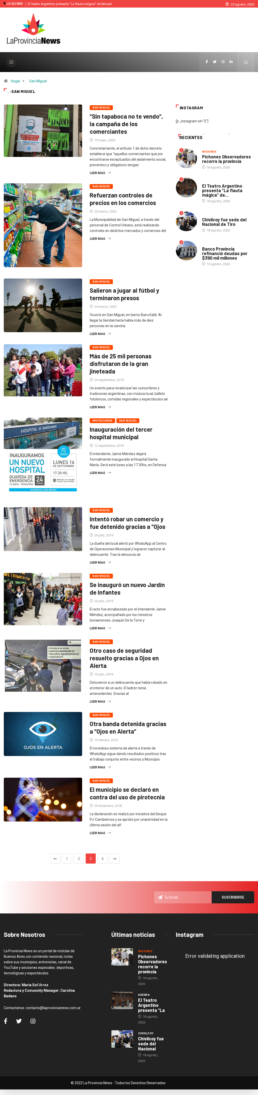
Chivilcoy (210, 214)
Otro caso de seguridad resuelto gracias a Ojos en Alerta (124, 658)
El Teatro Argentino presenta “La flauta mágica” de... (222, 190)
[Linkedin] (231, 62)
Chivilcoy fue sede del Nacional (151, 1043)
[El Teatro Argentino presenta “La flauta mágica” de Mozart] (122, 1000)
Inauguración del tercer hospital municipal (121, 433)
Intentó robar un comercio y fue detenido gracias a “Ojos (127, 522)
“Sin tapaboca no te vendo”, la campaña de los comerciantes (126, 124)
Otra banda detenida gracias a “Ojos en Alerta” (128, 727)
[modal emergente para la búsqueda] (246, 62)
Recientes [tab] (190, 137)
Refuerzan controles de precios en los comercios (123, 198)
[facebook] (207, 62)
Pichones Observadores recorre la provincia (226, 159)
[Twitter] (214, 62)
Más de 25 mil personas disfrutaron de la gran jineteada (120, 363)
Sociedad (209, 244)
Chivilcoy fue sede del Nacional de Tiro (224, 222)
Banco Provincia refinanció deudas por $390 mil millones (224, 253)
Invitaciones (102, 420)
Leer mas (97, 173)
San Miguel (38, 81)
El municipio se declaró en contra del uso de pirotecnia (127, 793)
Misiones (209, 151)
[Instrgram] (222, 62)
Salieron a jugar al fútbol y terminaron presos (124, 294)
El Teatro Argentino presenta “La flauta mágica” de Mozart (70, 4)
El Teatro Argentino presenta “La (151, 1005)
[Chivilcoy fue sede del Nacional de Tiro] (122, 1039)
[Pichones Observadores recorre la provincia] (122, 957)
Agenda (208, 181)
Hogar (15, 81)
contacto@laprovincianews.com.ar (53, 1008)
